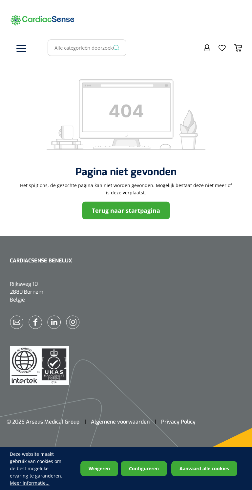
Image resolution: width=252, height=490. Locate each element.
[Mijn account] (203, 47)
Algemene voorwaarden (120, 421)
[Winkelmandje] (234, 47)
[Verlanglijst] (218, 47)
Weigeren (99, 468)
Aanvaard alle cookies (204, 468)
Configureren (144, 468)
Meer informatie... (30, 483)
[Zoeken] (116, 47)
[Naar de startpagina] (20, 20)
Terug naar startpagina (126, 210)
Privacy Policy (178, 421)
